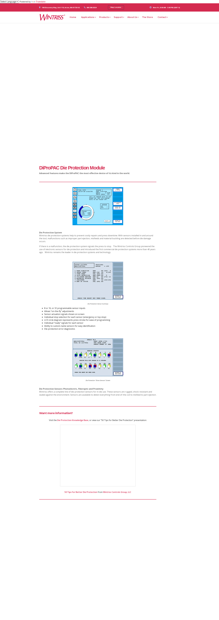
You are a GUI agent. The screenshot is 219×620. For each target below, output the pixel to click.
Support (118, 17)
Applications (87, 17)
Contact (162, 17)
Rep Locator (116, 7)
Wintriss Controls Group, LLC (117, 492)
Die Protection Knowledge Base (72, 420)
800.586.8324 (92, 7)
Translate (40, 1)
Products (104, 17)
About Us (132, 17)
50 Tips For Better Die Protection (81, 492)
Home (73, 17)
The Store (147, 17)
